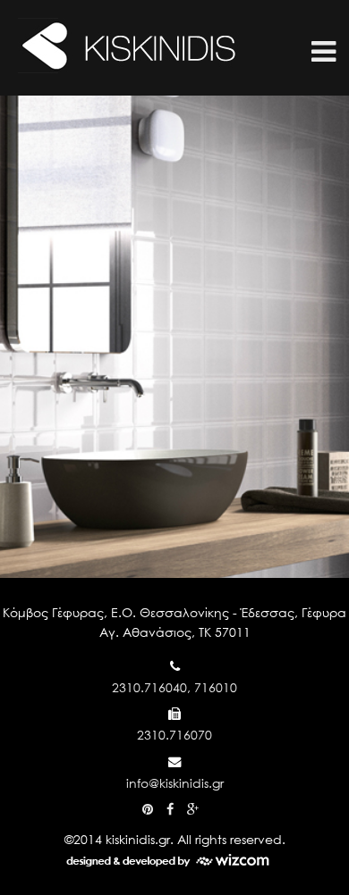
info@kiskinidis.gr (175, 782)
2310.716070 (174, 734)
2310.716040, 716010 (174, 687)
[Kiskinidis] (130, 73)
